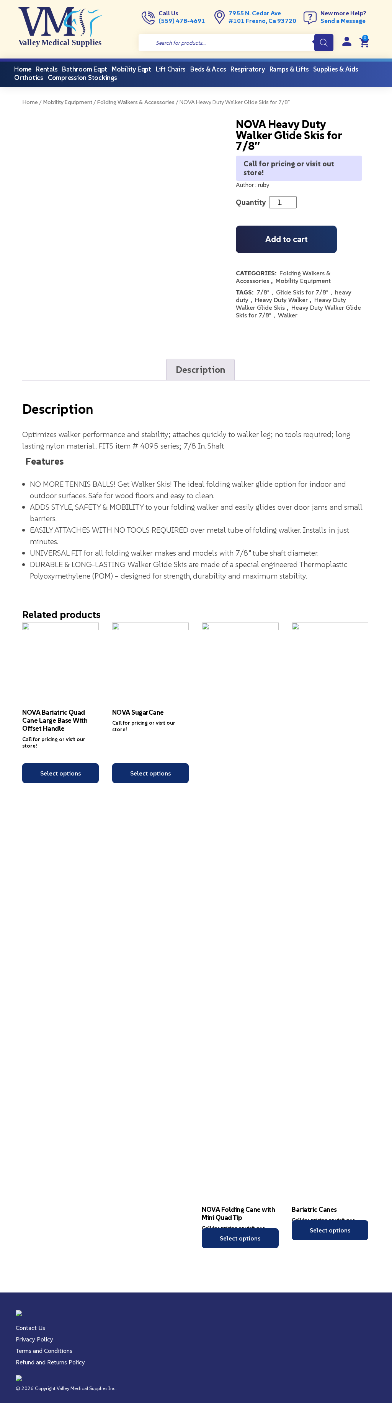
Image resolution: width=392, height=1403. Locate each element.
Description (200, 370)
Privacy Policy (34, 1339)
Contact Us (30, 1327)
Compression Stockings (82, 77)
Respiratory (247, 69)
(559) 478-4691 (181, 20)
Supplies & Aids (335, 69)
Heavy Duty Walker (281, 300)
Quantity (251, 202)
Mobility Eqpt (131, 69)
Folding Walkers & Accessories (136, 102)
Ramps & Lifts (289, 69)
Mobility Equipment (67, 102)
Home (30, 102)
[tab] (200, 369)
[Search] (323, 42)
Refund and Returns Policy (50, 1362)
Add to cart (286, 239)
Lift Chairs (171, 69)
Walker (287, 315)
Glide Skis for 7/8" (302, 292)
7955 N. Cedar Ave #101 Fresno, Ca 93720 (262, 16)
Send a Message (343, 20)
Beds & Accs (208, 69)
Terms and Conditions (44, 1350)
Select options (60, 773)
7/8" (263, 292)
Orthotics (28, 77)
